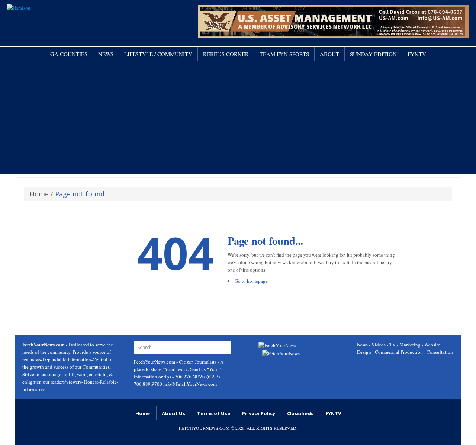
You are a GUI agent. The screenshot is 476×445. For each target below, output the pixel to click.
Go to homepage (251, 281)
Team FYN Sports (284, 54)
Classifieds (300, 413)
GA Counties (68, 54)
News (105, 54)
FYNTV (417, 54)
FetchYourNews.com (155, 361)
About (329, 54)
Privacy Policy (258, 413)
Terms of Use (213, 413)
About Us (173, 413)
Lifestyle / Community (158, 54)
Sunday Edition (373, 54)
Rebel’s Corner (226, 54)
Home (39, 193)
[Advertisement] (238, 117)
